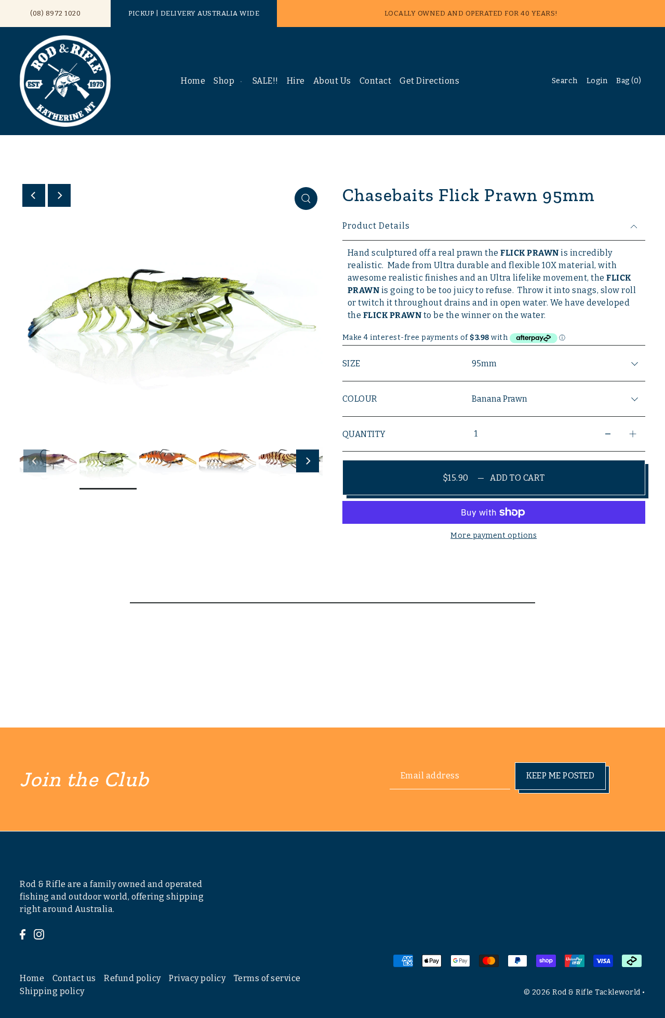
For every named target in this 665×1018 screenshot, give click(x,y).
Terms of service (267, 978)
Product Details (376, 226)
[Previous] (33, 195)
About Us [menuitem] (332, 81)
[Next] (59, 195)
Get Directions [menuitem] (429, 81)
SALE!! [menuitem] (265, 81)
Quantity (364, 434)
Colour (360, 399)
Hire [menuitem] (296, 81)
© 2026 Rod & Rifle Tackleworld (582, 992)
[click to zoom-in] (306, 198)
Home (32, 978)
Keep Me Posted (560, 776)
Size (351, 363)
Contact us (74, 978)
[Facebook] (22, 934)
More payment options (493, 535)
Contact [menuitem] (376, 81)
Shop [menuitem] (224, 81)
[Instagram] (39, 934)
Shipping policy (52, 991)
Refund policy (132, 978)
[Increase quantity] (632, 434)
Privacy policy (197, 978)
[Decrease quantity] (607, 434)
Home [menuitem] (193, 81)
